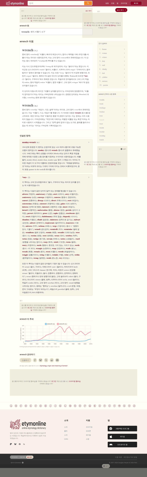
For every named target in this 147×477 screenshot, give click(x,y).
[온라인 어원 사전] (28, 424)
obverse (56, 210)
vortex (62, 239)
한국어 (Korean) (16, 463)
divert (53, 200)
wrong (35, 258)
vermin (48, 232)
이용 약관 (118, 457)
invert (65, 207)
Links (66, 439)
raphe (55, 213)
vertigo (35, 239)
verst (44, 235)
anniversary (40, 194)
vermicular (68, 229)
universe (29, 226)
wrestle (61, 251)
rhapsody (66, 216)
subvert (32, 223)
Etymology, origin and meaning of (53, 366)
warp (45, 242)
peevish (68, 210)
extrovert (43, 203)
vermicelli (54, 229)
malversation (42, 210)
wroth (48, 258)
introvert (45, 207)
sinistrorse (54, 219)
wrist (66, 254)
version (33, 235)
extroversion (27, 203)
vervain (49, 239)
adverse (25, 194)
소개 (65, 427)
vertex (24, 239)
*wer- (86, 76)
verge (54, 226)
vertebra (69, 235)
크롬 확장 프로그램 (122, 428)
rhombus (25, 219)
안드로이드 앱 (122, 444)
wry (60, 258)
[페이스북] (20, 444)
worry (24, 245)
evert (69, 200)
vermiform (30, 232)
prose (45, 213)
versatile (61, 232)
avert (55, 194)
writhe (77, 254)
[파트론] (11, 444)
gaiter (63, 203)
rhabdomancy (47, 216)
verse (78, 232)
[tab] (14, 457)
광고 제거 (120, 10)
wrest (48, 251)
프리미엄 (89, 427)
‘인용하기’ (25, 360)
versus (56, 235)
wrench (78, 112)
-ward (77, 239)
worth (39, 245)
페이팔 (88, 435)
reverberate (70, 213)
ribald (39, 219)
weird (56, 242)
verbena (41, 226)
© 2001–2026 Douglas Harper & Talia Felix (123, 463)
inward (25, 210)
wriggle (25, 254)
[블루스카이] (15, 444)
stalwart (77, 219)
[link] (15, 3)
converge (40, 197)
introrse (25, 207)
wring (42, 254)
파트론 (88, 431)
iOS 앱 (122, 436)
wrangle (39, 248)
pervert (30, 213)
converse (57, 197)
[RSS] (24, 444)
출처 (65, 431)
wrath (68, 248)
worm (68, 242)
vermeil (37, 229)
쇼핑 (87, 439)
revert (28, 216)
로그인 (136, 3)
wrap (54, 248)
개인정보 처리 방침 (130, 457)
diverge (40, 200)
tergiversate (49, 223)
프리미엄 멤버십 (110, 25)
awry (67, 194)
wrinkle (55, 254)
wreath (25, 251)
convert (25, 200)
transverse (70, 223)
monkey (41, 150)
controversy (26, 197)
